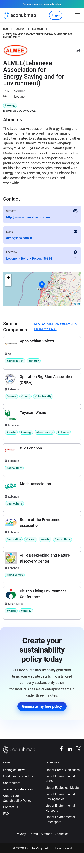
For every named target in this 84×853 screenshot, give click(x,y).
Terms (33, 834)
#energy (10, 105)
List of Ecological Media (62, 788)
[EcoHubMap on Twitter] (76, 749)
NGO (5, 29)
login (56, 15)
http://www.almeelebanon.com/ (28, 217)
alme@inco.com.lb (19, 238)
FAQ (6, 814)
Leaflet (76, 304)
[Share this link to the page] (78, 50)
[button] (42, 285)
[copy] (75, 217)
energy (20, 29)
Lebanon (37, 29)
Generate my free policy (42, 706)
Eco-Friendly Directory (18, 776)
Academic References (18, 789)
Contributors (11, 783)
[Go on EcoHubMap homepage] (21, 15)
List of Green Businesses (63, 770)
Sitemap (46, 834)
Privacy (21, 834)
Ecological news (14, 770)
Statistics (61, 834)
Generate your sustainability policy (42, 4)
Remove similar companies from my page (55, 326)
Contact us (10, 807)
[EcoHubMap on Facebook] (59, 749)
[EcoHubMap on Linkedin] (68, 749)
